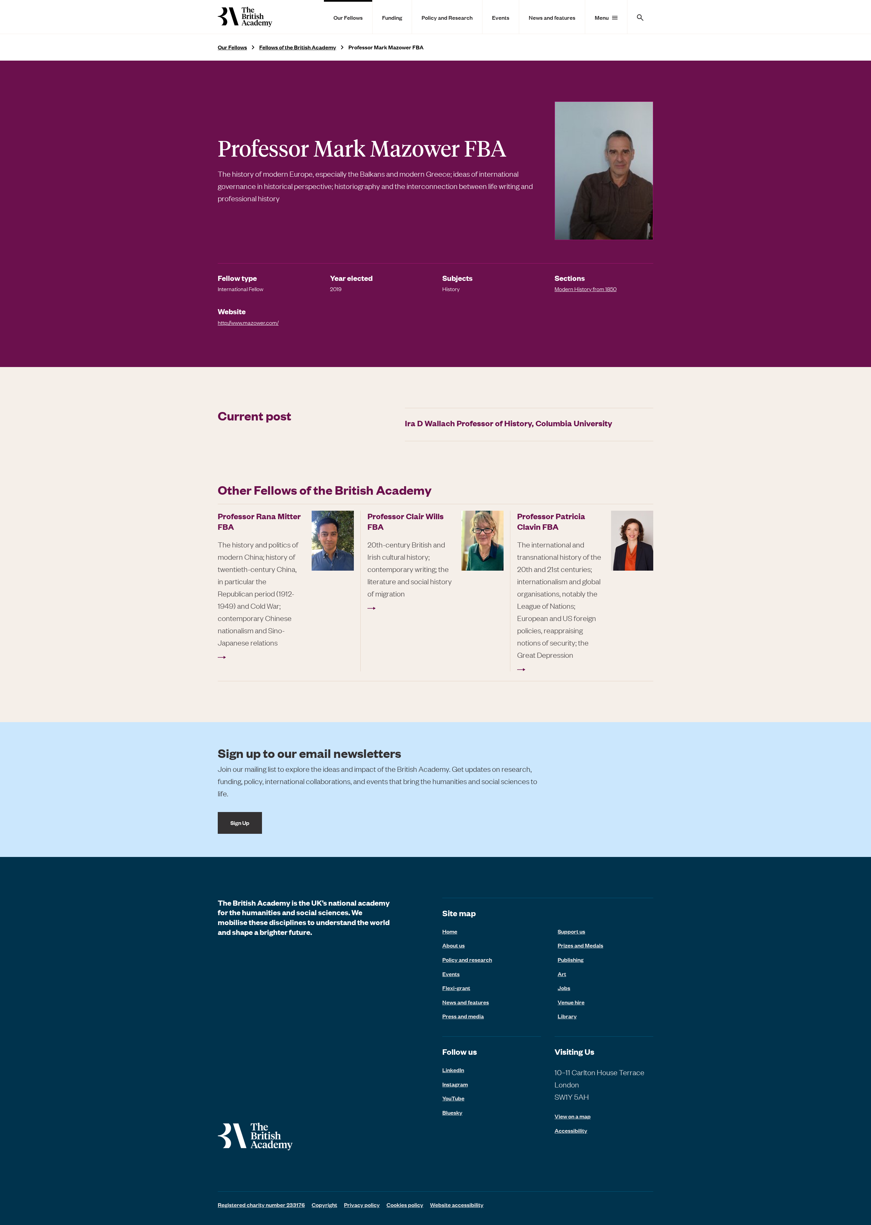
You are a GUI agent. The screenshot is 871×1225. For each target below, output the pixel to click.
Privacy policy (362, 1204)
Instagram (455, 1084)
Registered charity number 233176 (261, 1204)
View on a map (573, 1116)
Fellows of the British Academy (297, 47)
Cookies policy (405, 1204)
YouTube (453, 1098)
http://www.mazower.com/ (248, 322)
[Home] (245, 17)
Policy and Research (447, 17)
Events (500, 17)
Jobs (564, 987)
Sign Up (239, 822)
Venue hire (571, 1002)
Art (562, 973)
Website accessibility (456, 1204)
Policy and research (467, 959)
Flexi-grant (456, 987)
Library (567, 1016)
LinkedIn (453, 1069)
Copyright (324, 1204)
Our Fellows (348, 17)
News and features (552, 17)
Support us (571, 931)
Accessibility (571, 1130)
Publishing (571, 959)
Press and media (463, 1016)
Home (449, 931)
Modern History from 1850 (586, 288)
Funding (392, 17)
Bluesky (452, 1112)
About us (453, 945)
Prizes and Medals (580, 945)
